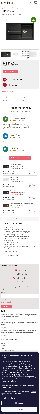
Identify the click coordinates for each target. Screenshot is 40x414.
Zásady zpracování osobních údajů (18, 393)
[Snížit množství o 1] (30, 173)
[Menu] (36, 2)
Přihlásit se (6, 306)
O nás (3, 346)
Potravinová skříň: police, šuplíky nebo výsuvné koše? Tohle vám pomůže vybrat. (19, 315)
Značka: (6, 14)
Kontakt (3, 343)
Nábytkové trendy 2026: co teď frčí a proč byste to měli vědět (19, 323)
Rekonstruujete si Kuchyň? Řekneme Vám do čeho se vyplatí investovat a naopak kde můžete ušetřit (19, 331)
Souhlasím (19, 409)
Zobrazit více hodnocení (20, 158)
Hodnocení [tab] (10, 219)
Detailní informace (7, 91)
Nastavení (19, 403)
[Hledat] (25, 2)
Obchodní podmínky (7, 350)
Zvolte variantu (10, 72)
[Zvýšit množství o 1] (30, 171)
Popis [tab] (4, 219)
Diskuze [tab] (18, 219)
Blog (2, 348)
